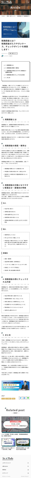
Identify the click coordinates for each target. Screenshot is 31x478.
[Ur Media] (6, 2)
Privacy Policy (25, 476)
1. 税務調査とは (9, 65)
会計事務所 (8, 398)
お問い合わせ (5, 466)
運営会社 (4, 469)
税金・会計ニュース (11, 16)
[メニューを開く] (28, 2)
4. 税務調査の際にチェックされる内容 (15, 75)
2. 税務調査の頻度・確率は (12, 68)
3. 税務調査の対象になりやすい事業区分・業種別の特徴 (16, 71)
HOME (3, 16)
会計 (3, 398)
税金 (14, 398)
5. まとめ (7, 77)
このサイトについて (6, 462)
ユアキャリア (5, 473)
